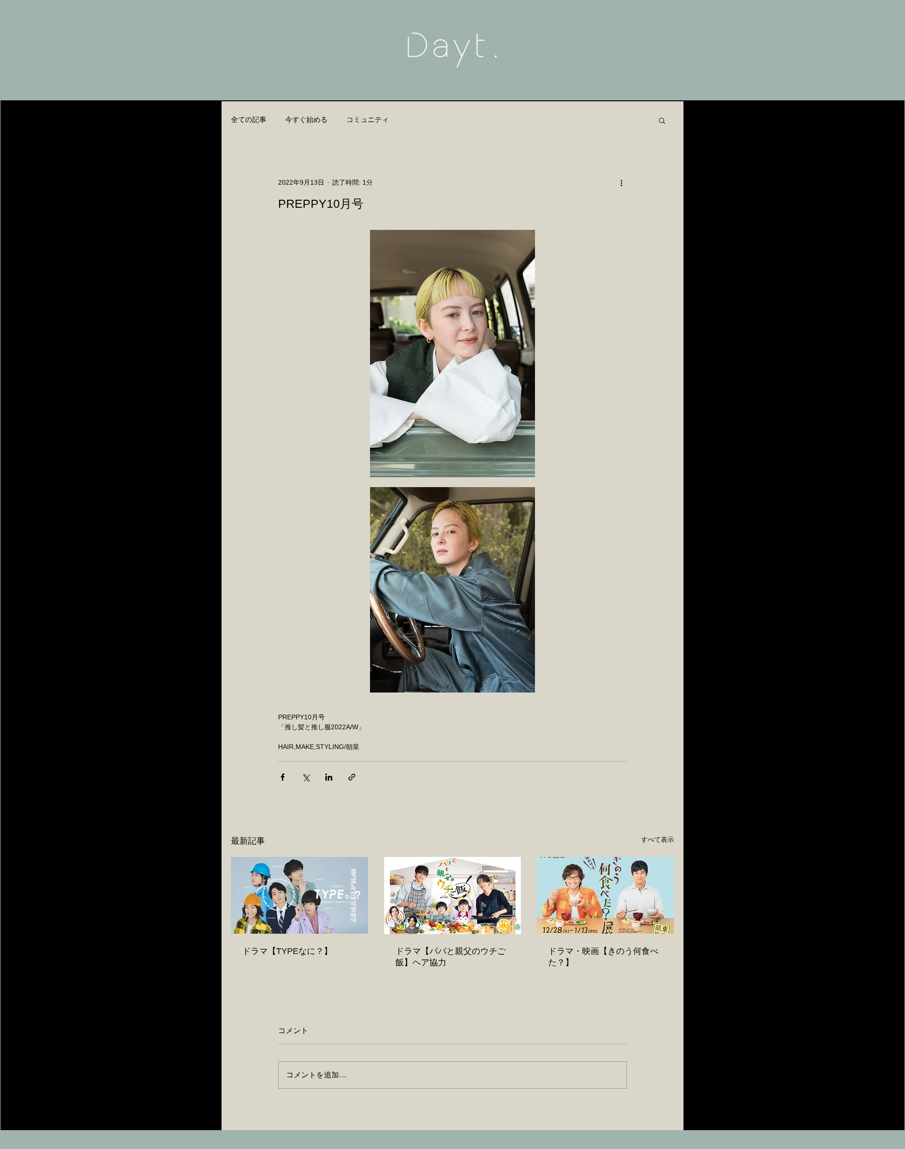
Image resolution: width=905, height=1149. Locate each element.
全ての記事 (248, 119)
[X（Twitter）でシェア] (305, 777)
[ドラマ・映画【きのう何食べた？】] (605, 895)
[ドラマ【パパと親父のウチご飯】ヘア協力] (452, 895)
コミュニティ (367, 119)
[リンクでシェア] (351, 777)
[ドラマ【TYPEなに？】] (299, 895)
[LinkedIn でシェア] (328, 777)
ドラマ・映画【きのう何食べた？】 (603, 956)
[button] (662, 120)
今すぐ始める (306, 119)
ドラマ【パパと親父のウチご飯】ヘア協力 (450, 956)
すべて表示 (657, 839)
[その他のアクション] (621, 182)
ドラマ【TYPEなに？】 (287, 951)
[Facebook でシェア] (282, 777)
